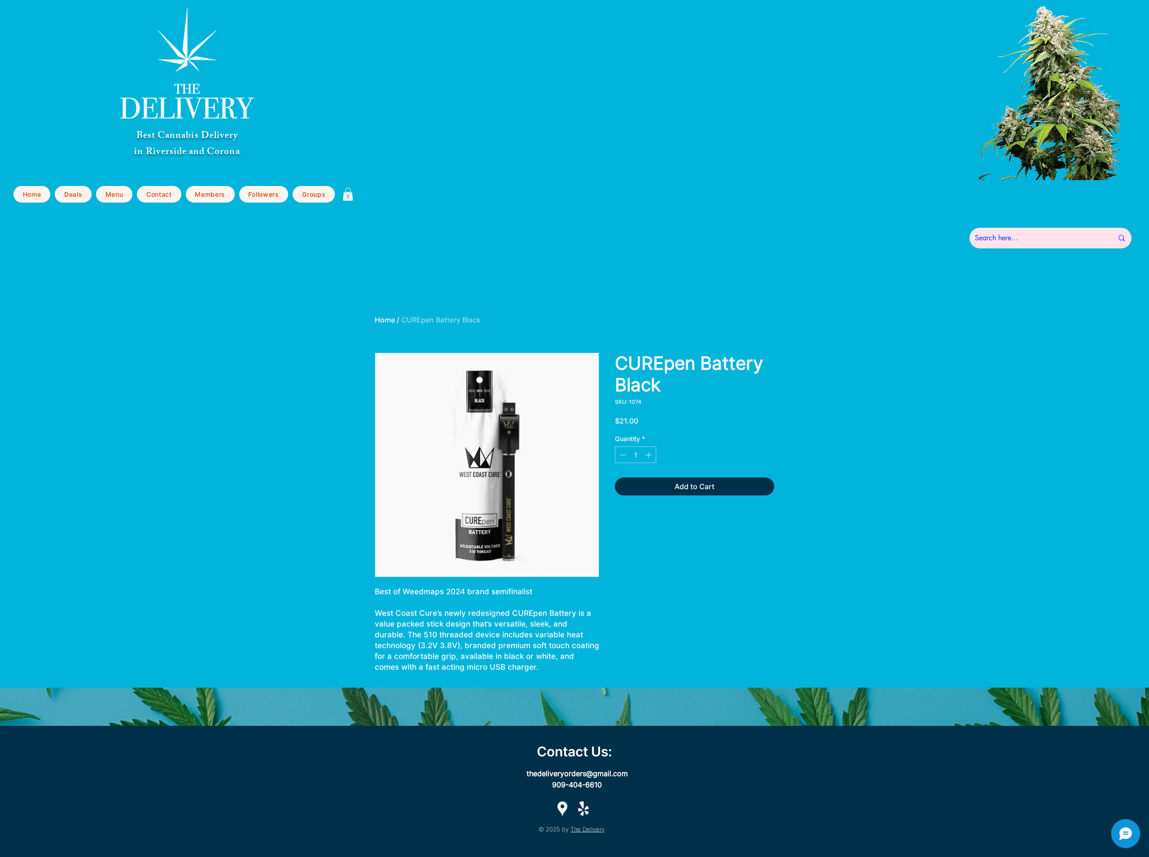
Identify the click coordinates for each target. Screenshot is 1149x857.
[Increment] (649, 455)
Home (385, 319)
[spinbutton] (635, 455)
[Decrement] (621, 455)
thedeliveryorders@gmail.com (577, 773)
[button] (114, 194)
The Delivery (587, 829)
